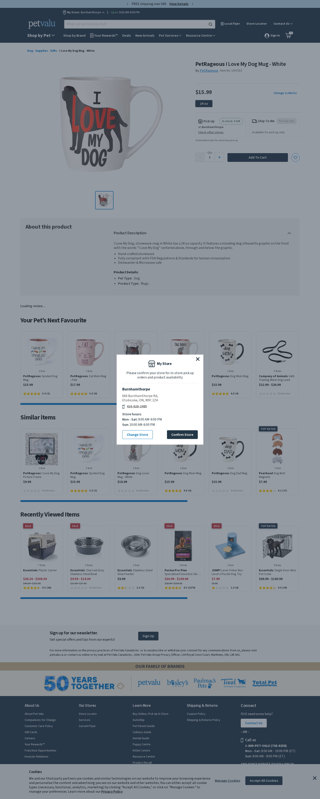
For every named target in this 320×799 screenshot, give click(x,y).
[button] (198, 359)
